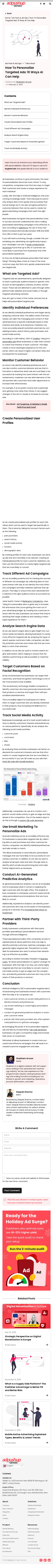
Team (4, 1515)
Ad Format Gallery (34, 1548)
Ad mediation (7, 1551)
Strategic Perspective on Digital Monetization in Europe (23, 1338)
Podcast (31, 1538)
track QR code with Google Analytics (18, 761)
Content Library (33, 1545)
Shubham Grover (24, 82)
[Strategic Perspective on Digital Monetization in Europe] (26, 1316)
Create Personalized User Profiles (18, 122)
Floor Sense (6, 1548)
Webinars (31, 1535)
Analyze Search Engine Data (16, 135)
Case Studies (32, 1542)
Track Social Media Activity (15, 148)
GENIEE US (11, 1560)
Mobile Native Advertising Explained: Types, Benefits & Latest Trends (25, 1436)
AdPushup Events (34, 1532)
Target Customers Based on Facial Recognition (24, 141)
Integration (6, 1512)
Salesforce (23, 228)
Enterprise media (34, 1515)
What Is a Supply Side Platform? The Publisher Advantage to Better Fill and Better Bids (25, 1387)
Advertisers (32, 1509)
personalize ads (9, 341)
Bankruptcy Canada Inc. (33, 601)
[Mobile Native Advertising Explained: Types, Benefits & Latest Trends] (26, 1414)
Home (7, 18)
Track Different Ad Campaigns (17, 128)
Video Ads (5, 1535)
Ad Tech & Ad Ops (20, 18)
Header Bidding (7, 1529)
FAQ (29, 1551)
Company (5, 1505)
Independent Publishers (36, 1512)
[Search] (49, 4)
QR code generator (38, 1030)
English (9, 1465)
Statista (31, 804)
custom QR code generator (31, 820)
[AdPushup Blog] (16, 4)
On (14, 84)
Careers (5, 1518)
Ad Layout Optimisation (10, 1538)
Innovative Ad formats (10, 1532)
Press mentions (7, 1509)
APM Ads (5, 1545)
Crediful (36, 338)
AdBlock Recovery (8, 1542)
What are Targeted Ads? (14, 102)
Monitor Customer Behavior (16, 115)
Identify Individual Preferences (17, 109)
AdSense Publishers (34, 1505)
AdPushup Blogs (33, 1529)
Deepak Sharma (24, 1092)
